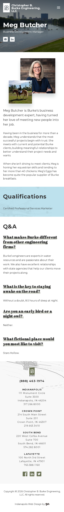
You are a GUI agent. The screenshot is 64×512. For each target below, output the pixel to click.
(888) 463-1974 (32, 381)
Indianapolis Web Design (28, 504)
